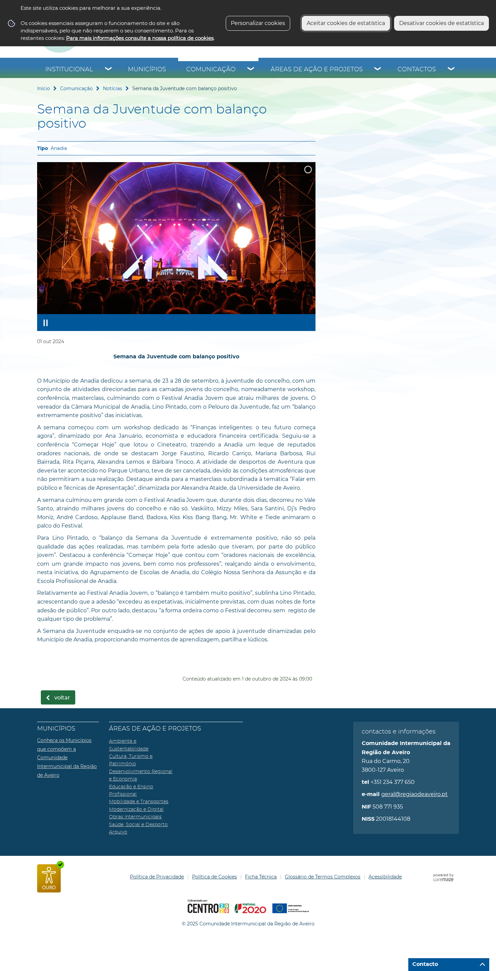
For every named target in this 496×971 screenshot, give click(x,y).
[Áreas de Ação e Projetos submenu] (377, 69)
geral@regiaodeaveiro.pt (414, 794)
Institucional (69, 70)
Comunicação (211, 70)
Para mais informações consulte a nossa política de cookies (140, 38)
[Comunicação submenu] (251, 69)
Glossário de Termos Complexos (322, 877)
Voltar (62, 697)
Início (43, 88)
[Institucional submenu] (108, 69)
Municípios (147, 70)
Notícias (112, 88)
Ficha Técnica (261, 877)
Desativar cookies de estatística (441, 23)
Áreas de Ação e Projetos (317, 70)
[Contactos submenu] (451, 69)
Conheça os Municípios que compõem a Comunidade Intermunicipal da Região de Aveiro (67, 757)
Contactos (416, 70)
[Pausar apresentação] (45, 322)
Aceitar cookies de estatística (346, 23)
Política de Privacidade (157, 877)
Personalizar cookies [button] (258, 23)
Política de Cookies (214, 877)
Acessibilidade (385, 877)
